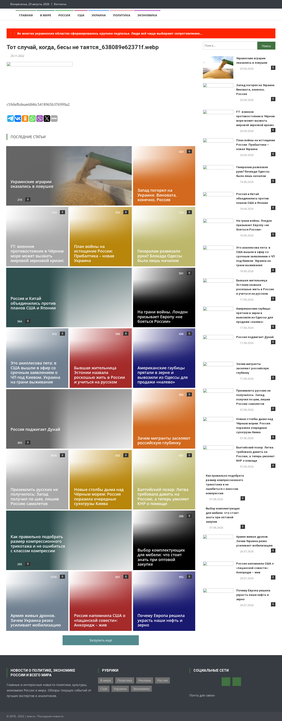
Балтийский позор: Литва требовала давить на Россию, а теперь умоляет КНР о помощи (163, 496)
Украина (99, 15)
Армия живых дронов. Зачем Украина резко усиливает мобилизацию (36, 620)
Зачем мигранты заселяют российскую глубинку (163, 440)
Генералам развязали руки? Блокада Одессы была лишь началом (159, 255)
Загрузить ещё (100, 640)
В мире (45, 15)
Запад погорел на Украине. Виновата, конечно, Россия (157, 195)
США (81, 15)
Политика (121, 15)
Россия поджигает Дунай (35, 429)
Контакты (60, 4)
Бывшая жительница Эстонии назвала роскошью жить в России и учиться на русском (99, 375)
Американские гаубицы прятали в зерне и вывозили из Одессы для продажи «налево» (162, 375)
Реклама (144, 680)
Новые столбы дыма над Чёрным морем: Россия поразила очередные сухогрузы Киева (99, 496)
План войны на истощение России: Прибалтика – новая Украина (94, 253)
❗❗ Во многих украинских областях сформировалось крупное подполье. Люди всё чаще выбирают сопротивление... (105, 33)
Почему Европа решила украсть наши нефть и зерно (161, 620)
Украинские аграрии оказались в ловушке (32, 184)
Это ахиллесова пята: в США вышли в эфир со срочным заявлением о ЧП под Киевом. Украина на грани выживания (35, 372)
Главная (26, 15)
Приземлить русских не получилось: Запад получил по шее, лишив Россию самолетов (35, 496)
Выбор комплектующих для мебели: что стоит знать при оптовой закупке (161, 557)
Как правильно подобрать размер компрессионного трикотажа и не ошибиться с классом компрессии (38, 544)
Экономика (147, 15)
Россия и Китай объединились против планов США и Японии (33, 303)
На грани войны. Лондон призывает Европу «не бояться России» (162, 316)
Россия (64, 15)
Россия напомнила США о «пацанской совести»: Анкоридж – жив (99, 620)
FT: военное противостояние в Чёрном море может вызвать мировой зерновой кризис (37, 253)
